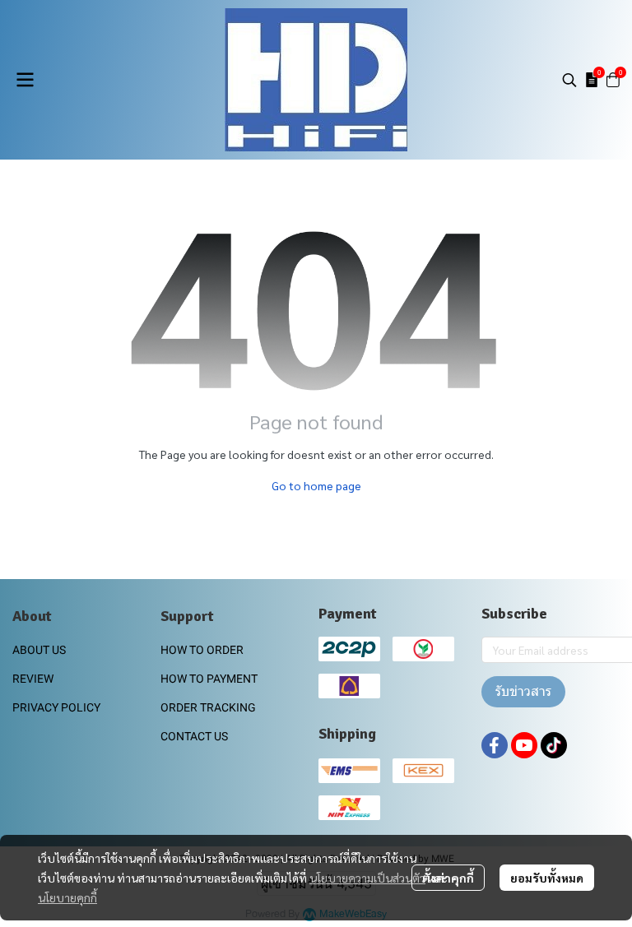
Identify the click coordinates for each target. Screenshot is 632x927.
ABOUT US (39, 649)
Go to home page (316, 485)
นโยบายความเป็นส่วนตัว (367, 877)
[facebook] (494, 745)
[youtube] (524, 745)
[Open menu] (24, 79)
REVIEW (32, 678)
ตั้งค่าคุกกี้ (448, 877)
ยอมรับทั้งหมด (546, 877)
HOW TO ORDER (202, 649)
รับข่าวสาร (523, 691)
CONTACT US (194, 736)
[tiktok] (554, 745)
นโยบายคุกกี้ (67, 897)
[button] (569, 79)
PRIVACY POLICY (56, 707)
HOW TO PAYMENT (209, 678)
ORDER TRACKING (208, 707)
